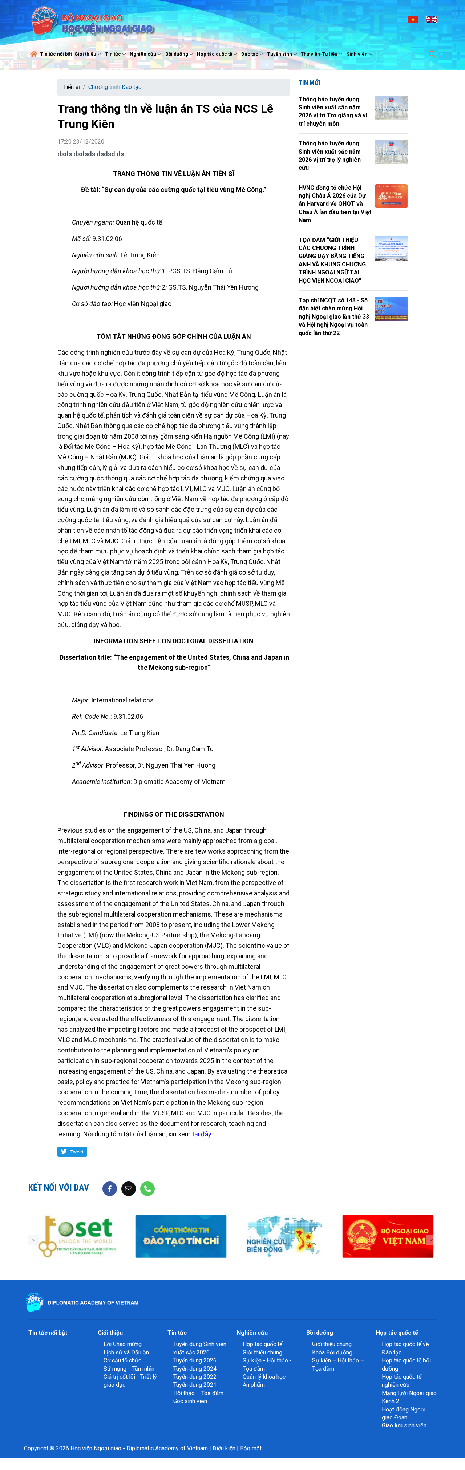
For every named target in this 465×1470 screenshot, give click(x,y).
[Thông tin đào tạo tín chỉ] (91, 1236)
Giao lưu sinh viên (404, 1425)
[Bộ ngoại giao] (194, 1236)
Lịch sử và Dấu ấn (126, 1352)
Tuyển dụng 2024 (195, 1368)
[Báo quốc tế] (402, 1236)
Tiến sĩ (71, 87)
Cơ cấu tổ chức (122, 1360)
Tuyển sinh (279, 54)
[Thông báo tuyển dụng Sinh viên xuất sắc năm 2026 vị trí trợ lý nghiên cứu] (391, 152)
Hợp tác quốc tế (214, 54)
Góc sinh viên (190, 1401)
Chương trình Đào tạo (115, 87)
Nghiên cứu (143, 54)
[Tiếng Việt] (413, 19)
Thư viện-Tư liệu (319, 54)
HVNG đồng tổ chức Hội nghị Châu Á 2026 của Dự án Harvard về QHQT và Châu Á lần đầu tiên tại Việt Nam (335, 204)
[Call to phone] (147, 1188)
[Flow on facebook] (109, 1188)
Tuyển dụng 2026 (195, 1360)
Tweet (77, 1152)
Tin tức (113, 54)
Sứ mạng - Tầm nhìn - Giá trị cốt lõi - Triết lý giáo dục (131, 1377)
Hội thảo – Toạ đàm (198, 1393)
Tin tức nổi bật (56, 54)
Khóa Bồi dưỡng (332, 1352)
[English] (431, 19)
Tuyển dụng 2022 (195, 1376)
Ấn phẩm (254, 1384)
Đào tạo (249, 54)
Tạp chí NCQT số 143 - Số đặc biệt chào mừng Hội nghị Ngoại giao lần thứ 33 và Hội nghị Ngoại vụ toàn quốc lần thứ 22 (334, 317)
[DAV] (92, 18)
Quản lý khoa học (264, 1376)
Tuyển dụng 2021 (195, 1384)
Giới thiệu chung (262, 1352)
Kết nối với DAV (58, 1188)
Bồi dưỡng (176, 54)
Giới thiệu (85, 54)
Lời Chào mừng (123, 1344)
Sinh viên (357, 54)
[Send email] (128, 1188)
